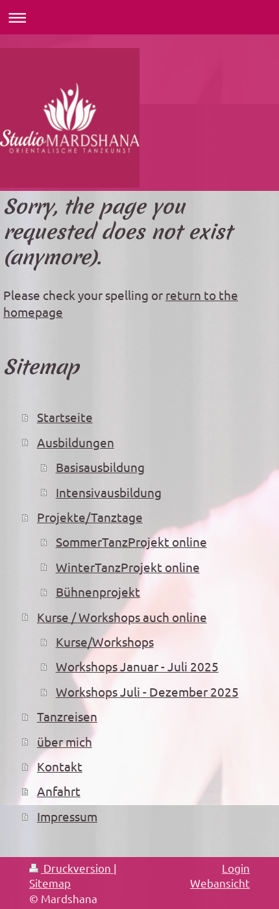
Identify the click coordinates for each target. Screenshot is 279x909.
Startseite (65, 417)
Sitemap (50, 883)
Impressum (67, 816)
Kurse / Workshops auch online (122, 617)
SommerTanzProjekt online (131, 541)
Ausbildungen (75, 442)
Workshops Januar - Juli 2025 (137, 666)
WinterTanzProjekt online (128, 567)
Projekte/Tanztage (90, 517)
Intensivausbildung (109, 492)
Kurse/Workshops (105, 641)
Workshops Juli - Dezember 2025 (147, 691)
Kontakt (59, 766)
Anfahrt (58, 791)
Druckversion (77, 868)
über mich (64, 741)
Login (236, 868)
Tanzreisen (67, 716)
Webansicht (220, 883)
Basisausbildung (100, 467)
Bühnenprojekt (98, 591)
